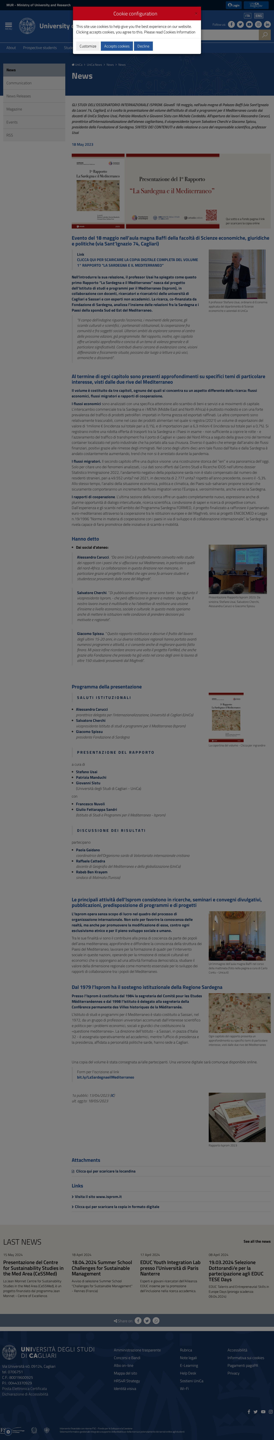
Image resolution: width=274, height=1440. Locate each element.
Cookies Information (179, 32)
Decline (143, 46)
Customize (88, 46)
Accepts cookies (117, 46)
